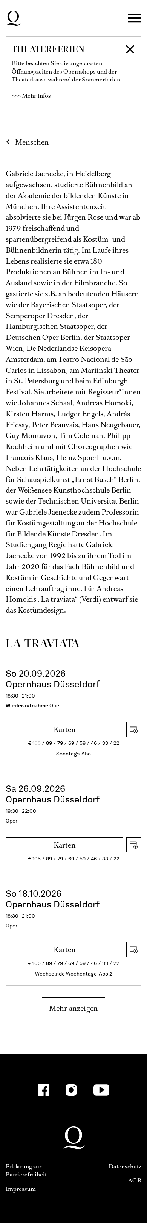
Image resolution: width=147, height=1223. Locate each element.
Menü (134, 18)
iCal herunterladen (133, 729)
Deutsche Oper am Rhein (13, 18)
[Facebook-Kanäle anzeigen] (43, 1090)
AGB (134, 1180)
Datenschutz (125, 1166)
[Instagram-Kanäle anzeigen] (71, 1090)
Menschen (32, 142)
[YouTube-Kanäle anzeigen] (101, 1090)
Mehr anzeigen (73, 1008)
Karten (65, 729)
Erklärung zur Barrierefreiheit (26, 1170)
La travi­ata (43, 643)
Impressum (21, 1189)
